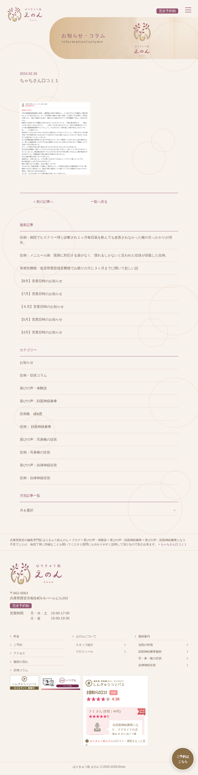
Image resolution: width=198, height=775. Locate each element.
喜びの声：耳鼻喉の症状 (38, 439)
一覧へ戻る (99, 201)
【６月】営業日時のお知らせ (42, 306)
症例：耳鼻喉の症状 (35, 452)
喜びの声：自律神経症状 (38, 465)
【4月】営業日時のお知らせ (41, 332)
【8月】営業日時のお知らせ (41, 281)
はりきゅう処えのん (101, 740)
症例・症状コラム (33, 375)
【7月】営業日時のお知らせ (41, 294)
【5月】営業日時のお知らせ (41, 319)
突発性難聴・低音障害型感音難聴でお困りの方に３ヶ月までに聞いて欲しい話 (79, 268)
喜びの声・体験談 (33, 388)
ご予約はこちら (182, 758)
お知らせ (26, 362)
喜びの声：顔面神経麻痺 (38, 401)
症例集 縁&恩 (31, 414)
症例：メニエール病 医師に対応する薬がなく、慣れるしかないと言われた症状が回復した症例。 (94, 255)
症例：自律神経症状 (35, 478)
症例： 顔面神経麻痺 (35, 427)
